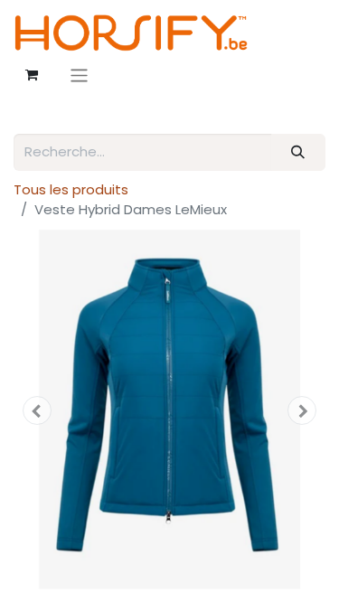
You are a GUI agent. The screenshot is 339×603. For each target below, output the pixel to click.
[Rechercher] (298, 152)
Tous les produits (71, 189)
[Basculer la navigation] (79, 75)
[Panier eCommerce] (32, 75)
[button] (37, 410)
